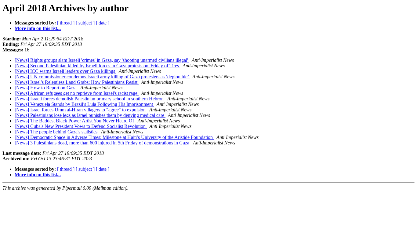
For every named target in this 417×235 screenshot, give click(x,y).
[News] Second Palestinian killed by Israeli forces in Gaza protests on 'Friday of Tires (97, 65)
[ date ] (102, 22)
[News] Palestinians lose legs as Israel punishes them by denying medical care (90, 115)
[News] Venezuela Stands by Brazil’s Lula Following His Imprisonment (84, 104)
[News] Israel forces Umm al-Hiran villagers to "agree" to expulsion (81, 109)
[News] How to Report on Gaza (46, 87)
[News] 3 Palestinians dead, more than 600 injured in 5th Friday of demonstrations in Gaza (102, 142)
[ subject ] (85, 22)
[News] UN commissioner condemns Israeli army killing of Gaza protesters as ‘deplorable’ (102, 76)
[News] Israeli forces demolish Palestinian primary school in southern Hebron (90, 98)
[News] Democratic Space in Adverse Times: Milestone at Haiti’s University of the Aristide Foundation (114, 137)
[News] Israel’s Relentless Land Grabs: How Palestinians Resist (77, 82)
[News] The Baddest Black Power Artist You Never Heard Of (75, 120)
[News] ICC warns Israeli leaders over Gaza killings (65, 71)
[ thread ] (65, 22)
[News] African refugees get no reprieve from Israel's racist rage (77, 93)
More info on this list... (38, 28)
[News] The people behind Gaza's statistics (57, 131)
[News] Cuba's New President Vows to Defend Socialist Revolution (81, 126)
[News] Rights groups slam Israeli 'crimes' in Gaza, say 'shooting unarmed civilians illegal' (102, 60)
